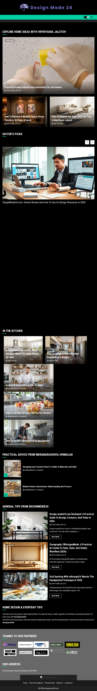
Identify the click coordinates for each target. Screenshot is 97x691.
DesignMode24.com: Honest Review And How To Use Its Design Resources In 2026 (44, 202)
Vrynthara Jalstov (13, 91)
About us (59, 683)
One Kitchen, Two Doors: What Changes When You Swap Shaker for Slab (22, 354)
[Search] (91, 17)
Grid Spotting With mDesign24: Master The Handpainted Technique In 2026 (25, 586)
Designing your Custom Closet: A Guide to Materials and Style (12, 468)
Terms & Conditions (36, 683)
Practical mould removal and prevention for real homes (48, 65)
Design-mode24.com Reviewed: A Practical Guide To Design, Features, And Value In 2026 (25, 526)
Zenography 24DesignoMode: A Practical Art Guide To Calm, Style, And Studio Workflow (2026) (25, 556)
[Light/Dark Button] (86, 17)
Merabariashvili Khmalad (16, 389)
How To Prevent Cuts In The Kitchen (29, 378)
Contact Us (69, 683)
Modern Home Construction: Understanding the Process (12, 488)
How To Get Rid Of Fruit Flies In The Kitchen (29, 406)
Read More (55, 537)
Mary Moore (58, 124)
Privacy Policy (50, 683)
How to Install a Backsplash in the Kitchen (29, 434)
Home (25, 683)
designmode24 (20, 617)
